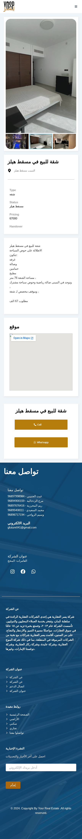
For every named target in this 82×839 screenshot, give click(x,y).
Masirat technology (49, 826)
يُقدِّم (13, 785)
